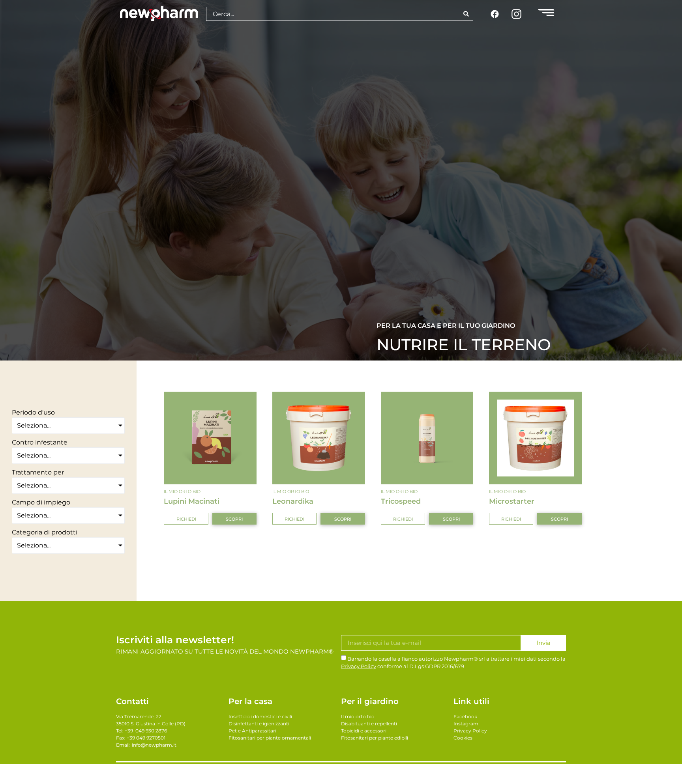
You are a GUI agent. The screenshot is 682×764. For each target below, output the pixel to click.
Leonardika (292, 501)
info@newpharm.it (154, 745)
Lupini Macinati (191, 501)
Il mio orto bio (182, 491)
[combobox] (332, 14)
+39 (146, 731)
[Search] (466, 14)
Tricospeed (401, 501)
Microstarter (511, 501)
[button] (186, 519)
